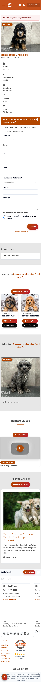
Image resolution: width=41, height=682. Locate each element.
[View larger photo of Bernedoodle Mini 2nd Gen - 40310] (36, 296)
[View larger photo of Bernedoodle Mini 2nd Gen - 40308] (16, 296)
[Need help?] (4, 677)
